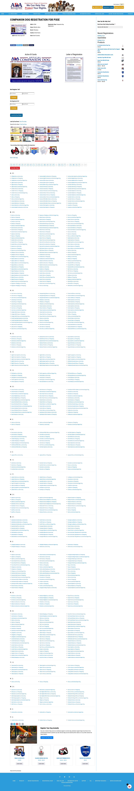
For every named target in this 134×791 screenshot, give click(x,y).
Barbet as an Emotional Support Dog (17, 219)
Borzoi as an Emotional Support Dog (74, 217)
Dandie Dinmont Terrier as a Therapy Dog (47, 338)
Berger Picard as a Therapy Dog (45, 219)
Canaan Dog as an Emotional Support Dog (18, 303)
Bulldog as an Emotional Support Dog (74, 279)
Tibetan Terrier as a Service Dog (45, 667)
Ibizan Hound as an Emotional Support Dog (19, 436)
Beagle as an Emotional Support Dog (17, 238)
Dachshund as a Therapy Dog (16, 338)
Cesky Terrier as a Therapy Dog (16, 326)
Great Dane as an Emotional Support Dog (75, 395)
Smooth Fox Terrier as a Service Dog (46, 655)
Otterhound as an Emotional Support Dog (75, 546)
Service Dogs (25, 13)
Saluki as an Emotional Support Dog (17, 624)
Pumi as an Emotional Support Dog (74, 581)
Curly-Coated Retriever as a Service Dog (75, 324)
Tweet (20, 45)
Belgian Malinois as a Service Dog (17, 264)
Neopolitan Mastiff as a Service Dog (17, 526)
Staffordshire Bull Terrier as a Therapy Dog (75, 636)
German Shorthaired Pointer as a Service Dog (19, 401)
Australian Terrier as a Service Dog (74, 196)
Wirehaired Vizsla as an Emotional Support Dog (76, 704)
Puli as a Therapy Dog (71, 573)
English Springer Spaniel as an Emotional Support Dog (49, 365)
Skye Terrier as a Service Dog (45, 642)
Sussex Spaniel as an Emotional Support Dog (76, 651)
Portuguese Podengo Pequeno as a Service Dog (48, 587)
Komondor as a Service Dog (44, 467)
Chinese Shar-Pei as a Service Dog (46, 312)
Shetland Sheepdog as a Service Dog (17, 657)
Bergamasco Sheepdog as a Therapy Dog (18, 285)
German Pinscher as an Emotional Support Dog (19, 393)
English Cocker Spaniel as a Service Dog (18, 354)
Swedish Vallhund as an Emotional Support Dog (76, 657)
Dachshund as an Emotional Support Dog (18, 340)
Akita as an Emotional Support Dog (17, 198)
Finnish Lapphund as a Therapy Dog (17, 381)
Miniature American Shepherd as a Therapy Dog (48, 501)
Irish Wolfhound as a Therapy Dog (74, 438)
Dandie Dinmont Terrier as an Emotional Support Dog (49, 340)
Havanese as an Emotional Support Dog (75, 424)
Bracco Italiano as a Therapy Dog (73, 246)
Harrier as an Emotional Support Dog (46, 422)
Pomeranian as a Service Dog (45, 575)
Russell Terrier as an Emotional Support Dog (75, 599)
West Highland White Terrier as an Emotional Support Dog (50, 695)
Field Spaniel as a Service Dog (16, 373)
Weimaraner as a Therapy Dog (16, 691)
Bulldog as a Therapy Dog (72, 277)
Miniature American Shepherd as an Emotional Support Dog (50, 503)
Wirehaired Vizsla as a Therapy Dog (74, 702)
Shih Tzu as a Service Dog (44, 624)
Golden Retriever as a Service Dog (46, 399)
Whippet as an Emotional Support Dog (46, 702)
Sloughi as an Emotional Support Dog (46, 653)
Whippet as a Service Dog (44, 697)
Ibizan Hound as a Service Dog (16, 432)
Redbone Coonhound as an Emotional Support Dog (20, 606)
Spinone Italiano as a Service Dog (74, 628)
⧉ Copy (31, 45)
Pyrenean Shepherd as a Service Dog (74, 583)
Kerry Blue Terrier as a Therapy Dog (46, 462)
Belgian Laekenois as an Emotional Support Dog (19, 262)
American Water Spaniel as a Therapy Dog (47, 207)
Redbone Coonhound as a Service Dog (18, 601)
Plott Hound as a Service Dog (45, 556)
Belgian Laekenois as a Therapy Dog (17, 260)
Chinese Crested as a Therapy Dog (46, 307)
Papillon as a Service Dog (15, 554)
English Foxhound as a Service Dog (17, 361)
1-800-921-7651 (98, 7)
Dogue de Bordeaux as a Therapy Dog (74, 344)
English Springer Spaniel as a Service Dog (47, 361)
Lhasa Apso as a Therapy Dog (73, 481)
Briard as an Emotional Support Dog (74, 254)
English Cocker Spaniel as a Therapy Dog (18, 357)
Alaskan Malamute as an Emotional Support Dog (20, 205)
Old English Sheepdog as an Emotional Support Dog (49, 544)
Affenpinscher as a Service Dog (16, 176)
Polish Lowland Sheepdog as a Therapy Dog (47, 571)
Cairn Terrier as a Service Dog (16, 293)
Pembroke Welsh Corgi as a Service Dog (18, 573)
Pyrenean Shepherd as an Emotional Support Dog (76, 587)
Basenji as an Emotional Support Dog (17, 225)
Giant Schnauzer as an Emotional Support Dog (48, 391)
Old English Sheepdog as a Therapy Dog (18, 546)
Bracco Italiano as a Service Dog (73, 244)
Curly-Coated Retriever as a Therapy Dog (75, 326)
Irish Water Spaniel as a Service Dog (46, 446)
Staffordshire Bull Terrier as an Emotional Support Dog (77, 638)
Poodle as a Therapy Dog (44, 583)
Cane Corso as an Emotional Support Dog (18, 310)
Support (84, 781)
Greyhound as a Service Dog (73, 410)
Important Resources (100, 781)
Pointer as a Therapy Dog (44, 564)
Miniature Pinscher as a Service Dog (46, 512)
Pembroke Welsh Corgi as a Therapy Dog (18, 575)
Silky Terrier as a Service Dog (45, 636)
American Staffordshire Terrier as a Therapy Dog (48, 201)
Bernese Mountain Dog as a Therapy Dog (47, 225)
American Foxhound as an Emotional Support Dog (48, 190)
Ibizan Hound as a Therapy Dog (16, 434)
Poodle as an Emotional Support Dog (46, 585)
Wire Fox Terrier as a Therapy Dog (74, 689)
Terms (65, 785)
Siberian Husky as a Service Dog (45, 630)
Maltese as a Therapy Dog (16, 499)
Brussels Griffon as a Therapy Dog (74, 264)
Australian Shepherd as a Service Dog (74, 190)
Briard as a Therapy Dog (72, 252)
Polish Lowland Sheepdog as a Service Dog (47, 569)
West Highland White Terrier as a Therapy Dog (48, 693)
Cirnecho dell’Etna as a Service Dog (74, 293)
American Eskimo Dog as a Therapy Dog (47, 182)
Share (14, 45)
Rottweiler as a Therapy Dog (44, 603)
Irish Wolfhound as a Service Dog (74, 436)
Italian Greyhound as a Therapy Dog (74, 444)
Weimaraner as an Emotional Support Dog (18, 693)
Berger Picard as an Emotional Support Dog (47, 221)
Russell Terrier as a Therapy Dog (73, 597)
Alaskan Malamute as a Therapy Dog (17, 203)
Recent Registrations (67, 782)
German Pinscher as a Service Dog (17, 389)
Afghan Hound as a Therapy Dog (17, 184)
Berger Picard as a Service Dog (45, 217)
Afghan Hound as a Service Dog (17, 182)
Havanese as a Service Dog (44, 424)
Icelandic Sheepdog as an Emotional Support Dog (20, 442)
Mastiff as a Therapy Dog (15, 512)
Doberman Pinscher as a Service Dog (46, 342)
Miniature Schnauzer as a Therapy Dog (74, 503)
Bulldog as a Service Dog (72, 275)
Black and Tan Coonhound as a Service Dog (47, 242)
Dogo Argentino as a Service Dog (74, 336)
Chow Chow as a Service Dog (45, 324)
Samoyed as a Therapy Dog (16, 628)
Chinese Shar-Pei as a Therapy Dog (46, 314)
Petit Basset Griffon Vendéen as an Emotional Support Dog (21, 583)
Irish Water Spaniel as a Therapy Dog (74, 432)
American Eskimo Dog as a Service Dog (47, 180)
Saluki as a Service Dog (15, 620)
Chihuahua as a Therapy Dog (44, 301)
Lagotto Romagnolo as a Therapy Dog (18, 485)
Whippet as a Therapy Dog (44, 700)
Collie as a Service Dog (72, 312)
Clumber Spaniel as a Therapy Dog (74, 301)
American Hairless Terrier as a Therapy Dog (47, 194)
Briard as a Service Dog (72, 250)
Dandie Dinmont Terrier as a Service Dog (47, 336)
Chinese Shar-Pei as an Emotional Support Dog (48, 316)
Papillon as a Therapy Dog (16, 556)
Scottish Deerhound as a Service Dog (17, 638)
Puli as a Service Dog (71, 571)
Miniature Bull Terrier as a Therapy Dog (46, 507)
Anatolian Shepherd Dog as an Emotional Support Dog (77, 182)
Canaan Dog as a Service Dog (16, 299)
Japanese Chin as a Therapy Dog (45, 454)
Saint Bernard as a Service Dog (16, 614)
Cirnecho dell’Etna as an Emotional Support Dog (76, 295)
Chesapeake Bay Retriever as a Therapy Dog (47, 295)
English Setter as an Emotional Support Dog (47, 359)
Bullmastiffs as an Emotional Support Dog (75, 285)
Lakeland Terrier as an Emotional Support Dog (48, 479)
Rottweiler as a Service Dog (44, 601)
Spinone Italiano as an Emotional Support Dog (76, 632)
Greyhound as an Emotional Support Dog (75, 414)
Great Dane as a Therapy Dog (73, 393)
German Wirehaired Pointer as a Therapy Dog (19, 410)
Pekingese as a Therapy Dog (16, 569)
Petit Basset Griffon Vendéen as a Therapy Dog (19, 581)
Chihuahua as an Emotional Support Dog (47, 303)
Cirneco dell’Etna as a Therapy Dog (74, 297)
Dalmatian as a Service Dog (16, 342)
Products (130, 13)
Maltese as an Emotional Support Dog (18, 501)
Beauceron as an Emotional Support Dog (18, 250)
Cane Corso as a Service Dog (16, 305)
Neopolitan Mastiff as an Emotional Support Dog (20, 530)
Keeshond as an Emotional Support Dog (18, 467)
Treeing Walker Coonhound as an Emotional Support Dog (78, 673)
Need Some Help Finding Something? (107, 24)
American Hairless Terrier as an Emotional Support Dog (49, 196)
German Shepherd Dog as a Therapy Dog (18, 397)
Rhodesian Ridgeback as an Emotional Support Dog (49, 599)
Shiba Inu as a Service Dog (44, 618)
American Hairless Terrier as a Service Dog (47, 192)
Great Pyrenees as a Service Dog (73, 397)
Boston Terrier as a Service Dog (73, 219)
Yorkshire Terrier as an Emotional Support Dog (76, 720)
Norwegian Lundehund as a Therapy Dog (75, 522)
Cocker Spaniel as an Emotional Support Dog (76, 310)
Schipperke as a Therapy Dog (16, 634)
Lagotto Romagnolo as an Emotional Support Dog (20, 487)
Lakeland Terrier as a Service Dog (17, 489)
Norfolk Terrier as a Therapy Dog (45, 522)
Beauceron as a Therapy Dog (16, 248)
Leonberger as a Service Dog (45, 487)
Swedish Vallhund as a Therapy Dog (74, 655)
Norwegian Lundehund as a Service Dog (75, 519)
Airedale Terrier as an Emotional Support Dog (19, 192)
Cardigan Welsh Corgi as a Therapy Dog (18, 314)
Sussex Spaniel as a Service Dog (73, 647)
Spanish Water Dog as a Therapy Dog (74, 624)
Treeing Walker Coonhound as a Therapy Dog (76, 671)
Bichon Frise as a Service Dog (45, 229)
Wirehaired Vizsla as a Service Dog (74, 700)
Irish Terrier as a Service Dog (45, 440)
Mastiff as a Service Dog (15, 509)
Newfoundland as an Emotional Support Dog (19, 536)
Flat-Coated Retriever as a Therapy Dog (75, 373)
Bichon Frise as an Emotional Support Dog (47, 233)
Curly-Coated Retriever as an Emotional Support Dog (77, 328)
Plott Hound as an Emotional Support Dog (47, 560)
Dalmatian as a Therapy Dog (16, 344)
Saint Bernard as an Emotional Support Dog (19, 618)
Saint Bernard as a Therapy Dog (16, 616)
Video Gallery (60, 781)
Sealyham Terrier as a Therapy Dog (17, 653)
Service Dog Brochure (115, 781)
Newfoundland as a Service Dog (17, 532)
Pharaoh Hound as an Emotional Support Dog (48, 554)
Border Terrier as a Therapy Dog (45, 281)
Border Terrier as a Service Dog (45, 279)
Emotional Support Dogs (51, 13)
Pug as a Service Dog (71, 564)
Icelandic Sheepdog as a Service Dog (17, 438)
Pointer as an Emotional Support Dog (46, 567)
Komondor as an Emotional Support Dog (75, 462)
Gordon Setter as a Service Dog (45, 406)
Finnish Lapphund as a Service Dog (17, 379)
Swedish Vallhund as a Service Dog (74, 653)
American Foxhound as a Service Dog (46, 186)
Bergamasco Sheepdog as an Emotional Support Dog (49, 215)
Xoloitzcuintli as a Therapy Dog (45, 712)
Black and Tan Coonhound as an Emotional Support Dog (49, 246)
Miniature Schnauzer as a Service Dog (74, 501)
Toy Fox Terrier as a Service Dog (45, 673)
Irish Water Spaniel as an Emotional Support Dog (76, 434)
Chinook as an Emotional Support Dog (46, 322)
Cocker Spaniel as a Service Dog (73, 305)
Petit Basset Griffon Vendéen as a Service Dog (19, 579)
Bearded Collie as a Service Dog (17, 240)
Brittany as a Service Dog (72, 256)
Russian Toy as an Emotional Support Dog (75, 606)
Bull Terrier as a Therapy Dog (73, 271)
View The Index (22, 121)
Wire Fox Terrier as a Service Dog (45, 704)
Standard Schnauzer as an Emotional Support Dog (76, 645)
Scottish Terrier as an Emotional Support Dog (19, 649)
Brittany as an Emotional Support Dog (74, 260)
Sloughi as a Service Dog (44, 649)
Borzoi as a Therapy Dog (72, 215)
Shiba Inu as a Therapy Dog (44, 620)
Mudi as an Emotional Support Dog (74, 512)
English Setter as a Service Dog (45, 354)
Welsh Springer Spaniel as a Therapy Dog (18, 697)
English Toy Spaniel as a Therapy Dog (74, 357)
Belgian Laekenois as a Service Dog (17, 258)
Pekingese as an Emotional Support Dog (18, 571)
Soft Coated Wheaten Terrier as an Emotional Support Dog (78, 620)
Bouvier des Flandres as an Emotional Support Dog (77, 229)
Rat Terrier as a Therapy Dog (16, 597)
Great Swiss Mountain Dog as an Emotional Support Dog (78, 408)
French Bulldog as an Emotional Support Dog (76, 381)
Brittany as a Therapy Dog (72, 258)
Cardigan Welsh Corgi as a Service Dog (18, 312)
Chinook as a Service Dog (44, 318)
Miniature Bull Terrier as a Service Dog (46, 505)
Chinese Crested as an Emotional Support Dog (48, 310)
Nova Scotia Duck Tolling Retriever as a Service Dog (77, 532)
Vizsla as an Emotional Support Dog (74, 681)
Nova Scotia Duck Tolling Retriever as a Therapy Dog (77, 534)
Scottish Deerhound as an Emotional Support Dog (20, 642)
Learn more (19, 763)
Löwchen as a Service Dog (72, 485)
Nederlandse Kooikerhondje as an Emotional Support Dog (21, 524)
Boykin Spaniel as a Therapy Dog (73, 240)
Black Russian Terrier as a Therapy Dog (46, 250)
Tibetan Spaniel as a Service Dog (17, 671)
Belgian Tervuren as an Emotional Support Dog (19, 281)
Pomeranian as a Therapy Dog (45, 577)
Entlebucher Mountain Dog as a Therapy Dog (75, 363)
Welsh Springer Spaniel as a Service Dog (18, 695)
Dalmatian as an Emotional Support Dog (18, 347)
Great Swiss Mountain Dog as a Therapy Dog (76, 406)
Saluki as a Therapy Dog (15, 622)
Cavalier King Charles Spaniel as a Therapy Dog (19, 320)
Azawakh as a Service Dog (72, 203)
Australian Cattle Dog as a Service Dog (75, 184)
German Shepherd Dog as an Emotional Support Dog (20, 399)
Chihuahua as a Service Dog (44, 299)
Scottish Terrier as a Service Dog (17, 645)
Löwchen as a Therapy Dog (72, 487)
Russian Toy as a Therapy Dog (73, 603)
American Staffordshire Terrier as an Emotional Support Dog (50, 203)
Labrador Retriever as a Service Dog (17, 477)
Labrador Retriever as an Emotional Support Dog (19, 481)
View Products (116, 4)
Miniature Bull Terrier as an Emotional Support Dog (49, 509)
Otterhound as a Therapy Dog (73, 544)
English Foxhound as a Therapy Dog (17, 363)
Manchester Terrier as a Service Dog (17, 503)
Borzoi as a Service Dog (44, 285)
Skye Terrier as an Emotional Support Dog (47, 647)
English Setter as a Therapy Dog (45, 357)
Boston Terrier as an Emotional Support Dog (75, 223)
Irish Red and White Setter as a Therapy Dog (19, 446)
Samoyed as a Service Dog (16, 626)
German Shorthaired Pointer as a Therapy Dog (19, 404)
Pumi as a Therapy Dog (72, 579)
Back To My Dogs (14, 157)
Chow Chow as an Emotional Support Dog (47, 328)
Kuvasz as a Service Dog (72, 465)
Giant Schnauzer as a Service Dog (17, 414)
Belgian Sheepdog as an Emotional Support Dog (19, 275)
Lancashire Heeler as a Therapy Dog (46, 483)
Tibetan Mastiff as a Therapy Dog (17, 667)
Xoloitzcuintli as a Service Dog (16, 712)
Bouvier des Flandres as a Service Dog (74, 225)
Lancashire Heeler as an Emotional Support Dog (48, 485)
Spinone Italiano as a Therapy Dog (74, 630)
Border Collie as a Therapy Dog (45, 275)
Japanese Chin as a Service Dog (17, 454)
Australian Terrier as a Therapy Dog (74, 198)
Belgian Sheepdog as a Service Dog (17, 271)
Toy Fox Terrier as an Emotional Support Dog (76, 667)
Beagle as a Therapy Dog (15, 235)
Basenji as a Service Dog (15, 221)
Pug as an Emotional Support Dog (74, 569)
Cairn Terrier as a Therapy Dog (16, 295)
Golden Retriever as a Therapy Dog (46, 401)
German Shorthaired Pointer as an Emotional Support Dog (21, 406)
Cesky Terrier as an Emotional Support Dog (19, 328)
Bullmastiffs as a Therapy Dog (73, 283)
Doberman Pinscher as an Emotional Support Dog (48, 347)
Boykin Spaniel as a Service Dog (73, 238)
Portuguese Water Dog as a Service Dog (75, 558)
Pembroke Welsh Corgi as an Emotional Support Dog (20, 577)
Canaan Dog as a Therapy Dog (16, 301)
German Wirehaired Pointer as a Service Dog (19, 408)
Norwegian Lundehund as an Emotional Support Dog (77, 524)
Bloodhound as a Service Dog (45, 254)
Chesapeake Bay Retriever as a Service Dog (47, 293)
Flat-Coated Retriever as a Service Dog (46, 381)
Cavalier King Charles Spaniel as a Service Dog (19, 318)
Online (101, 35)
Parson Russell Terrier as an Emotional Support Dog (20, 564)
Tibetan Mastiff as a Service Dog (17, 665)
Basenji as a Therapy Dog (15, 223)
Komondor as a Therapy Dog (45, 469)
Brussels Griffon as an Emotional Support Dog (76, 266)
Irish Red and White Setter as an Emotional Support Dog (49, 432)
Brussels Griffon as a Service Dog (74, 262)
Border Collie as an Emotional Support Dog (47, 277)
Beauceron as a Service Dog (16, 246)
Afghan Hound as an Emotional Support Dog (19, 186)
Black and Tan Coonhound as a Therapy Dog (47, 244)
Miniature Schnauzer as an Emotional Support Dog (77, 505)
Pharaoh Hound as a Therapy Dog (17, 587)
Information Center (85, 13)
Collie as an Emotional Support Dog (74, 316)
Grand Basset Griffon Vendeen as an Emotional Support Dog (78, 389)
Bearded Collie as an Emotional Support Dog (19, 244)
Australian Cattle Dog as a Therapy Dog (75, 186)
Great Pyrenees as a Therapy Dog (73, 399)
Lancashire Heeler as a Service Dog (46, 481)
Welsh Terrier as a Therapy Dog (16, 704)
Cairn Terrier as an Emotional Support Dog (18, 297)
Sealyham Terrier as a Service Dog (17, 651)
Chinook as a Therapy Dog (44, 320)
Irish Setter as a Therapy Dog (45, 436)
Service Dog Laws (99, 13)
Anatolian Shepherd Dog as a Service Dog (75, 178)
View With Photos (15, 168)
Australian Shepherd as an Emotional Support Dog (76, 194)
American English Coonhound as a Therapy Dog (48, 176)
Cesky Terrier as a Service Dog (16, 324)
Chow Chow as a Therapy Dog (45, 326)
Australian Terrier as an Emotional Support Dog (76, 201)
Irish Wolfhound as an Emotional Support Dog (76, 440)
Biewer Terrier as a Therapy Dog (45, 238)
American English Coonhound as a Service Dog (19, 207)
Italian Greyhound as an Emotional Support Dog (76, 446)
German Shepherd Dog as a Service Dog (18, 395)
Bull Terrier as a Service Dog (73, 269)
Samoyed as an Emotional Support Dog (18, 630)
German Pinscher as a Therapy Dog (17, 391)
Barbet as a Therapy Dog (15, 217)
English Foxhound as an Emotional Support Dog (19, 365)
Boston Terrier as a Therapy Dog (73, 221)
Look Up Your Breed (16, 115)
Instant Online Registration (116, 13)
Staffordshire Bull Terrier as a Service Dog (75, 634)
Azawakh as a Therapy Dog (72, 205)
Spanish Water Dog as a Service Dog (74, 622)
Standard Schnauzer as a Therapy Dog (74, 642)
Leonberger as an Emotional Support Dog (75, 477)
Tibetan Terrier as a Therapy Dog (45, 669)
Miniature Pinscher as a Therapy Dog (74, 497)
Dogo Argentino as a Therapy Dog (74, 338)
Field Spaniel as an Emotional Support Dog (18, 377)
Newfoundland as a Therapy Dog (17, 534)
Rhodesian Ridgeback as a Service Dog (46, 595)
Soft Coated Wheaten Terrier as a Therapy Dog (76, 618)
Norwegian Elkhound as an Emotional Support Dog (48, 536)
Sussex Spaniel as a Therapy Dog (73, 649)
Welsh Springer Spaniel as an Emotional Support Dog (20, 700)
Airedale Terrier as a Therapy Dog (17, 190)
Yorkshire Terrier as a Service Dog (17, 720)
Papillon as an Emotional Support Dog (18, 558)
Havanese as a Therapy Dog (73, 422)
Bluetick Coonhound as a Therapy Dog (46, 262)
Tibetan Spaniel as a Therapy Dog (17, 673)
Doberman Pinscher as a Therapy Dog (46, 344)
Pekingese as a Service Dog (16, 567)
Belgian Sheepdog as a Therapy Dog (17, 273)
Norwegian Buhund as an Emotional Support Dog (48, 530)
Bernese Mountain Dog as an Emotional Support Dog (49, 227)
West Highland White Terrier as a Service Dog (48, 691)
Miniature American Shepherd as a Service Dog (48, 499)
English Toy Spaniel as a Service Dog (74, 354)
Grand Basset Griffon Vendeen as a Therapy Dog (48, 414)
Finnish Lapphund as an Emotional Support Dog (48, 373)
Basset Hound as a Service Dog (16, 227)
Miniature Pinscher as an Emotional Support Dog (76, 499)
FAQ (90, 781)
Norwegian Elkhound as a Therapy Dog (46, 534)
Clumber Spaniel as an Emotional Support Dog (76, 303)
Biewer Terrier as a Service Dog (45, 235)
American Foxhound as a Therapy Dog (46, 188)
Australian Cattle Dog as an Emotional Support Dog (77, 188)
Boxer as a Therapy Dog (72, 233)
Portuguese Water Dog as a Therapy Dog (75, 560)
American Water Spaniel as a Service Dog (47, 205)
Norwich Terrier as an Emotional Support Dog (76, 530)
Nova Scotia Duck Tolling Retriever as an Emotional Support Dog (79, 536)
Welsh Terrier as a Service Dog (16, 702)
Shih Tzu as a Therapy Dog (44, 626)
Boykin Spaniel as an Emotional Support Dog (76, 242)
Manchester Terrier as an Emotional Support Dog (20, 507)
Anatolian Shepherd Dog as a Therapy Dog (75, 180)
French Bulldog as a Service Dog (73, 377)
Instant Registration (33, 781)
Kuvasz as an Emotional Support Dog (74, 469)
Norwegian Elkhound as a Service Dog (46, 532)
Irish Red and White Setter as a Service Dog (19, 444)
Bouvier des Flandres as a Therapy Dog (75, 227)
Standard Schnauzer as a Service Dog (74, 640)
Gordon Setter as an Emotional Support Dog (47, 410)
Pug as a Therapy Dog (71, 567)
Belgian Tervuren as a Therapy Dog (17, 279)
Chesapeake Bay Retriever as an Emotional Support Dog (49, 297)
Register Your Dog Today (46, 737)
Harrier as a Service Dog (15, 422)
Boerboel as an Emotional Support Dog (46, 271)
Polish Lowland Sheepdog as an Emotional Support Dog (49, 573)
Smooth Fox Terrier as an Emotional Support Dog (76, 614)
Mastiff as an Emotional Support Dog (46, 497)
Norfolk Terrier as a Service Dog (45, 519)
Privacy (69, 785)
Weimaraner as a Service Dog (16, 689)
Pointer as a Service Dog (44, 562)
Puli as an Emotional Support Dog (74, 575)
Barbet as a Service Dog (15, 215)
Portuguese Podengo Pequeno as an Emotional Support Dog (78, 556)
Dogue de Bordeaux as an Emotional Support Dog (76, 347)
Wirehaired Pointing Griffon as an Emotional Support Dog (78, 697)
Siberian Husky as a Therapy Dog (45, 632)
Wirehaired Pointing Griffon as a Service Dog (76, 693)
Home (2, 13)
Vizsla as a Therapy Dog (44, 681)
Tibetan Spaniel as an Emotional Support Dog (48, 665)
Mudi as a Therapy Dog (72, 509)
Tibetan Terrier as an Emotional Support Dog (47, 671)
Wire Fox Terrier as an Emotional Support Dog (76, 691)
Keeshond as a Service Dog (16, 462)
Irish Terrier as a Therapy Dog (45, 442)
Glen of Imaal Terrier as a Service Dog (46, 393)
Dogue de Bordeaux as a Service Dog (74, 342)
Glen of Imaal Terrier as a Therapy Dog (46, 395)
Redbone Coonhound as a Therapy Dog (18, 603)
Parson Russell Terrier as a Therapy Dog (18, 562)
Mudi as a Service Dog (72, 507)
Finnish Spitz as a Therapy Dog (45, 377)
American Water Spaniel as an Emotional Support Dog (77, 176)
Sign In (122, 4)
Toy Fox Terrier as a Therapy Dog (73, 665)
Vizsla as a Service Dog (15, 681)
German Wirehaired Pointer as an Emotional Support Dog (21, 412)
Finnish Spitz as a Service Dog (45, 375)
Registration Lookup (108, 7)
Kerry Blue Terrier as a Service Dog (17, 469)
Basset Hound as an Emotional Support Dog (19, 231)
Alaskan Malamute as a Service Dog (17, 201)
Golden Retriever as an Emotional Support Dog (48, 404)
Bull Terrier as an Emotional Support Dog (75, 273)
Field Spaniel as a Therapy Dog (16, 375)
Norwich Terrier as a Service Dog (73, 526)
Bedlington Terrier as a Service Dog (17, 252)
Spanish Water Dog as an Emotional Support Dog (76, 626)
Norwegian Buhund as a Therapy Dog (46, 528)
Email (26, 45)
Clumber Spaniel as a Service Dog (74, 299)
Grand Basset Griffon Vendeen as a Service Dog (48, 412)
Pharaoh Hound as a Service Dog (17, 585)
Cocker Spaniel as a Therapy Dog (73, 307)
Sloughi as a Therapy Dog (44, 651)
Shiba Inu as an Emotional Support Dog (46, 622)
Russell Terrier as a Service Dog (73, 595)
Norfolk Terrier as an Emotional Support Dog (47, 524)
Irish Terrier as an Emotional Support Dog (47, 444)
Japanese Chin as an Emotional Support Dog (75, 454)
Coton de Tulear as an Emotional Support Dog (76, 322)
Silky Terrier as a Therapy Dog (45, 638)
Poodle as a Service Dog (44, 581)
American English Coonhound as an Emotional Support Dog (50, 178)
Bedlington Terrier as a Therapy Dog (17, 254)
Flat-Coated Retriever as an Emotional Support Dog (77, 375)
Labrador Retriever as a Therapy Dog (17, 479)
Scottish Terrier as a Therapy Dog (17, 647)
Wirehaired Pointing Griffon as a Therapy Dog (76, 695)
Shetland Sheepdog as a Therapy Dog (46, 614)
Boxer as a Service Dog (72, 231)
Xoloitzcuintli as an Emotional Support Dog (75, 712)
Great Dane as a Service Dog (73, 391)
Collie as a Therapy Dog (72, 314)
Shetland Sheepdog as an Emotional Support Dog (48, 616)
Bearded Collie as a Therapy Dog (17, 242)
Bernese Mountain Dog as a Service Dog (47, 223)
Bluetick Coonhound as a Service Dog (46, 260)
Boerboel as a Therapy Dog (44, 269)
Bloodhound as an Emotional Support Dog (47, 258)
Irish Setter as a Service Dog (45, 434)
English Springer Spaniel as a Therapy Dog (47, 363)
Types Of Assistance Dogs (68, 13)
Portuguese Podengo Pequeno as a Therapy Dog (76, 554)
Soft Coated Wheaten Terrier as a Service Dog (76, 616)
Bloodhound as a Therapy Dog (45, 256)
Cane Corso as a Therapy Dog (16, 307)
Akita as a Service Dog (15, 194)
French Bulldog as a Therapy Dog (73, 379)
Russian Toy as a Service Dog (73, 601)
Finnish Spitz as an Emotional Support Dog (47, 379)
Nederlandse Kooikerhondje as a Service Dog (19, 519)
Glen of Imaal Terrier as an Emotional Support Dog (48, 397)
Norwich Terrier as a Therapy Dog (74, 528)
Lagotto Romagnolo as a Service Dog (18, 483)
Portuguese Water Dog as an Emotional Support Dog (77, 562)
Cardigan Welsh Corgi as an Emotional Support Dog (20, 316)
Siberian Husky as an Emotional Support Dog (47, 634)
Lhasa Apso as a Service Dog (73, 479)
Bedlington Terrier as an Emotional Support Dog (19, 256)
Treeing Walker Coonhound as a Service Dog (76, 669)
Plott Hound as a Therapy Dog (45, 558)
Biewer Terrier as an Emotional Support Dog (47, 240)
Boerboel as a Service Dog (44, 266)
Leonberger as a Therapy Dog (45, 489)
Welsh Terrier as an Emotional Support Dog (47, 689)
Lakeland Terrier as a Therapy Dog (46, 477)
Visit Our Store (23, 124)
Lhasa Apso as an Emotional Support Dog (75, 483)
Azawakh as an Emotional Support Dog (75, 207)
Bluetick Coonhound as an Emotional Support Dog (48, 264)
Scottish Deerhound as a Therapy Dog (18, 640)
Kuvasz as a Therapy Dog (72, 467)
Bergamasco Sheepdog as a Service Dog (18, 283)
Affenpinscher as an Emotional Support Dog (19, 180)
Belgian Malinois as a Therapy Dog (17, 266)
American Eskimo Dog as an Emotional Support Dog (49, 184)
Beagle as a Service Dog (15, 233)
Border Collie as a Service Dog (45, 273)
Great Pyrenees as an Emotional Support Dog (76, 401)
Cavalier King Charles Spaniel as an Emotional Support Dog (21, 322)
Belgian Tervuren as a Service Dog (17, 277)
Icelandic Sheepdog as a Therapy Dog (17, 440)
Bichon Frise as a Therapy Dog (45, 231)
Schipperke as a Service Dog (16, 632)
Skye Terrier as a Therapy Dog (45, 645)
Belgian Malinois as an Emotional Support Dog (19, 269)
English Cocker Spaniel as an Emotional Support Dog (20, 359)
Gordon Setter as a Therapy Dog (45, 408)
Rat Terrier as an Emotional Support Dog (18, 599)
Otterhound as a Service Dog (45, 546)
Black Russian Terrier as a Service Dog (46, 248)
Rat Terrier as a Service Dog (16, 595)
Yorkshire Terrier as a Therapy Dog (46, 720)
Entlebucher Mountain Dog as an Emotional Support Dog (78, 365)
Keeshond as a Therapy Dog (16, 465)
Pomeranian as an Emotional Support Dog (47, 579)
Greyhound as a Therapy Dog (73, 412)
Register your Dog (119, 7)
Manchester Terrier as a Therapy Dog (17, 505)
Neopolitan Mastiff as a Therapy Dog (17, 528)
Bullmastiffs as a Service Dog (73, 281)
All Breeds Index (13, 13)
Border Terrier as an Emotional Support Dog (47, 283)
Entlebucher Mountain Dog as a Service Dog (75, 361)
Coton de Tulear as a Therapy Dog (74, 320)
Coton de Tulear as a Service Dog (74, 318)
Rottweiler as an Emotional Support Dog (47, 606)
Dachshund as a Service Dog (16, 336)
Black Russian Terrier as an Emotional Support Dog (49, 252)
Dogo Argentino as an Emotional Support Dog (76, 340)
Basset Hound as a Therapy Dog (17, 229)
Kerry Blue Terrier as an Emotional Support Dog (48, 465)
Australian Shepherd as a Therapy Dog (74, 192)
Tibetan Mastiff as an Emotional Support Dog (19, 669)
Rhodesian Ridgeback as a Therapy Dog (46, 597)
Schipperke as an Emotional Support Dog (18, 636)
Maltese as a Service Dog (15, 497)
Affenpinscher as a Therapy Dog (17, 178)
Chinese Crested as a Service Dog (45, 305)
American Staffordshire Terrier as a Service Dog (48, 198)
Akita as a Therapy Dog (15, 196)
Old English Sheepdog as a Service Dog (18, 544)
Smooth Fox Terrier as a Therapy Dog (46, 657)
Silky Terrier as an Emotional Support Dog (47, 640)
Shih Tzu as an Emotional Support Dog (46, 628)
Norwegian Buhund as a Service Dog (46, 526)
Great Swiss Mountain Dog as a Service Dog (75, 404)
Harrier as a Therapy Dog (15, 424)
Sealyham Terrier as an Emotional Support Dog (19, 655)
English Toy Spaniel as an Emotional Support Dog (76, 359)
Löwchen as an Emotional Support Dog (75, 489)
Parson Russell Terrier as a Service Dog (18, 560)
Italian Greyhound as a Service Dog (74, 442)
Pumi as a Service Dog (72, 577)
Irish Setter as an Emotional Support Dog (47, 438)
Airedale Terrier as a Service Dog (17, 188)
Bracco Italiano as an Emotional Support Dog (76, 248)
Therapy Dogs (36, 13)
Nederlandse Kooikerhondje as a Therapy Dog (19, 522)
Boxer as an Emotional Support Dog (74, 235)
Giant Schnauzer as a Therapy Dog (46, 389)
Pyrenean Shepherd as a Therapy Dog (74, 585)
